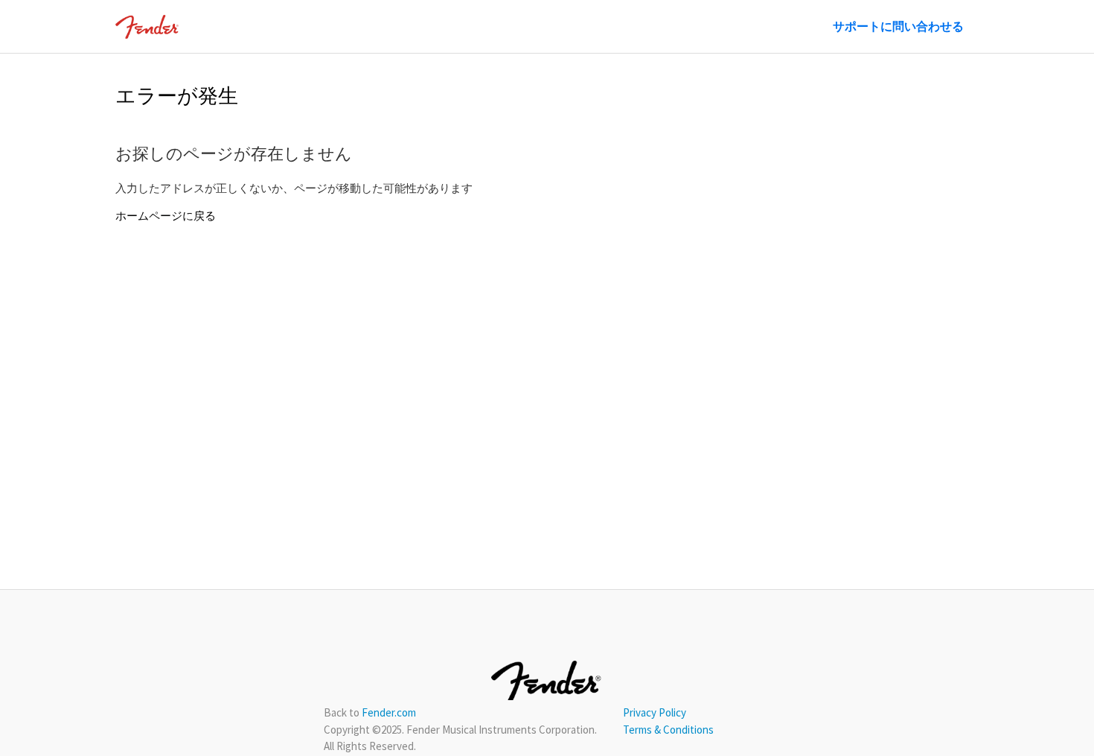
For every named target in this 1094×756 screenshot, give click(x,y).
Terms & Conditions (668, 729)
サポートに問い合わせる (898, 26)
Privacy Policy (654, 712)
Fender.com (389, 712)
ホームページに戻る (165, 216)
